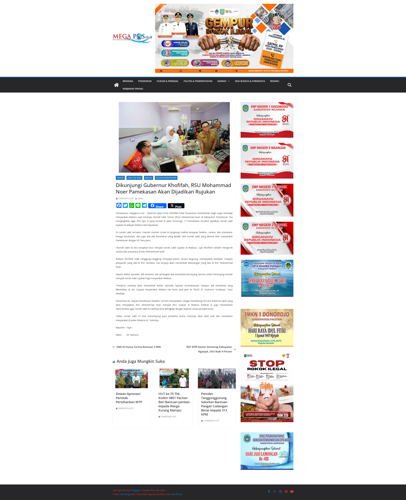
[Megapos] (116, 85)
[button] (228, 81)
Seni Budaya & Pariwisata (250, 81)
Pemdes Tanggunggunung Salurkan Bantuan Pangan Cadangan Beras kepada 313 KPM (214, 404)
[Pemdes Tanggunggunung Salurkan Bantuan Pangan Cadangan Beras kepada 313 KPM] (217, 371)
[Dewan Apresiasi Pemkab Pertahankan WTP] (132, 371)
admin (140, 198)
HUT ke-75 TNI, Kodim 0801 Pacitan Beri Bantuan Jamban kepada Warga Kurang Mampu (174, 402)
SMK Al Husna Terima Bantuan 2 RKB (138, 347)
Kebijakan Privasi (133, 88)
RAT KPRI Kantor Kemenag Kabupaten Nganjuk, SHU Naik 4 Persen (209, 349)
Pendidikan (145, 81)
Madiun (148, 178)
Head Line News (134, 178)
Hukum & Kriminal (168, 81)
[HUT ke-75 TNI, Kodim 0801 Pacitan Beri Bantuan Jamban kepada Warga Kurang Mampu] (174, 371)
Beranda (128, 81)
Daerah (221, 81)
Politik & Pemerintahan (198, 81)
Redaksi (274, 81)
